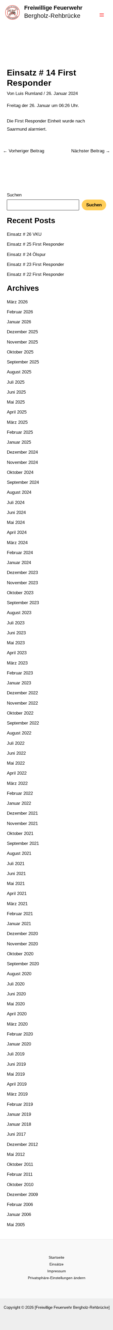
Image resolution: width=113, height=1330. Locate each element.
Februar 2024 (20, 552)
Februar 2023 (20, 673)
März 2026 (17, 301)
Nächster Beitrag (90, 151)
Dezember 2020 (22, 933)
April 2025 (17, 412)
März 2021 (17, 903)
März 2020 (17, 1024)
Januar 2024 (19, 562)
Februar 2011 (20, 1174)
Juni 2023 (16, 632)
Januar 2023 (19, 682)
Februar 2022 (20, 793)
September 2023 (23, 602)
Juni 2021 (16, 873)
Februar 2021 (20, 913)
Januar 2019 (19, 1114)
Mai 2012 (16, 1154)
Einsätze (56, 1264)
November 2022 (22, 703)
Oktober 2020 (20, 953)
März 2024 (17, 542)
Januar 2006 (19, 1214)
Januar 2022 (19, 803)
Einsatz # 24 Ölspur (26, 254)
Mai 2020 (16, 1003)
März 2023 (17, 663)
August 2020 (19, 973)
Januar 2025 (19, 442)
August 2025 (19, 371)
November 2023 (22, 582)
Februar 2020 (20, 1034)
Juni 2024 (16, 512)
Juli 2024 (15, 502)
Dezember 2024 (22, 452)
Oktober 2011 (20, 1164)
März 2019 (17, 1094)
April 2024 (17, 532)
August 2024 (19, 492)
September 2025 (23, 362)
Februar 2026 (20, 311)
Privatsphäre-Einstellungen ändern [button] (56, 1278)
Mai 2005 (16, 1224)
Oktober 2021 (20, 833)
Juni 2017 (16, 1134)
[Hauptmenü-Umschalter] (102, 15)
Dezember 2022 (22, 692)
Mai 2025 (16, 402)
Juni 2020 (16, 993)
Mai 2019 (16, 1074)
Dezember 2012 (22, 1144)
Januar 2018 (19, 1124)
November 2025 (22, 342)
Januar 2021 (19, 923)
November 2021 (22, 823)
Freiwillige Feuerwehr (53, 7)
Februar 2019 (20, 1104)
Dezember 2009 (22, 1194)
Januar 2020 (19, 1044)
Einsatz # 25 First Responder (35, 244)
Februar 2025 (20, 432)
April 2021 (17, 893)
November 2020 (22, 943)
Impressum (56, 1271)
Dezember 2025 (22, 331)
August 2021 (19, 853)
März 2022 (17, 783)
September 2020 (23, 963)
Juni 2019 (16, 1064)
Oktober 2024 (20, 472)
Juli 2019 (15, 1054)
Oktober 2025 (20, 352)
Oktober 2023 (20, 592)
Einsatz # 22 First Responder (35, 274)
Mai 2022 (16, 763)
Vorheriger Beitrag (23, 151)
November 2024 (22, 462)
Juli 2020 (15, 984)
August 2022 (19, 733)
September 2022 (23, 723)
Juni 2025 (16, 392)
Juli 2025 (15, 382)
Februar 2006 (20, 1204)
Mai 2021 (16, 883)
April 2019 (17, 1084)
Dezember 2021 (22, 813)
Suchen (14, 194)
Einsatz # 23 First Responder (35, 264)
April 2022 (17, 773)
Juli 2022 (15, 743)
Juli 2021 (15, 863)
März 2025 (17, 422)
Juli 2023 (15, 622)
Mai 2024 (16, 522)
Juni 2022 (16, 753)
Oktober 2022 (20, 713)
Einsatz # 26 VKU (24, 234)
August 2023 (19, 612)
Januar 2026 (19, 321)
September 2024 (23, 482)
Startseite (56, 1257)
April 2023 (17, 652)
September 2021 (23, 843)
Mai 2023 (16, 642)
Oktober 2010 (20, 1184)
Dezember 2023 (22, 572)
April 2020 (17, 1013)
